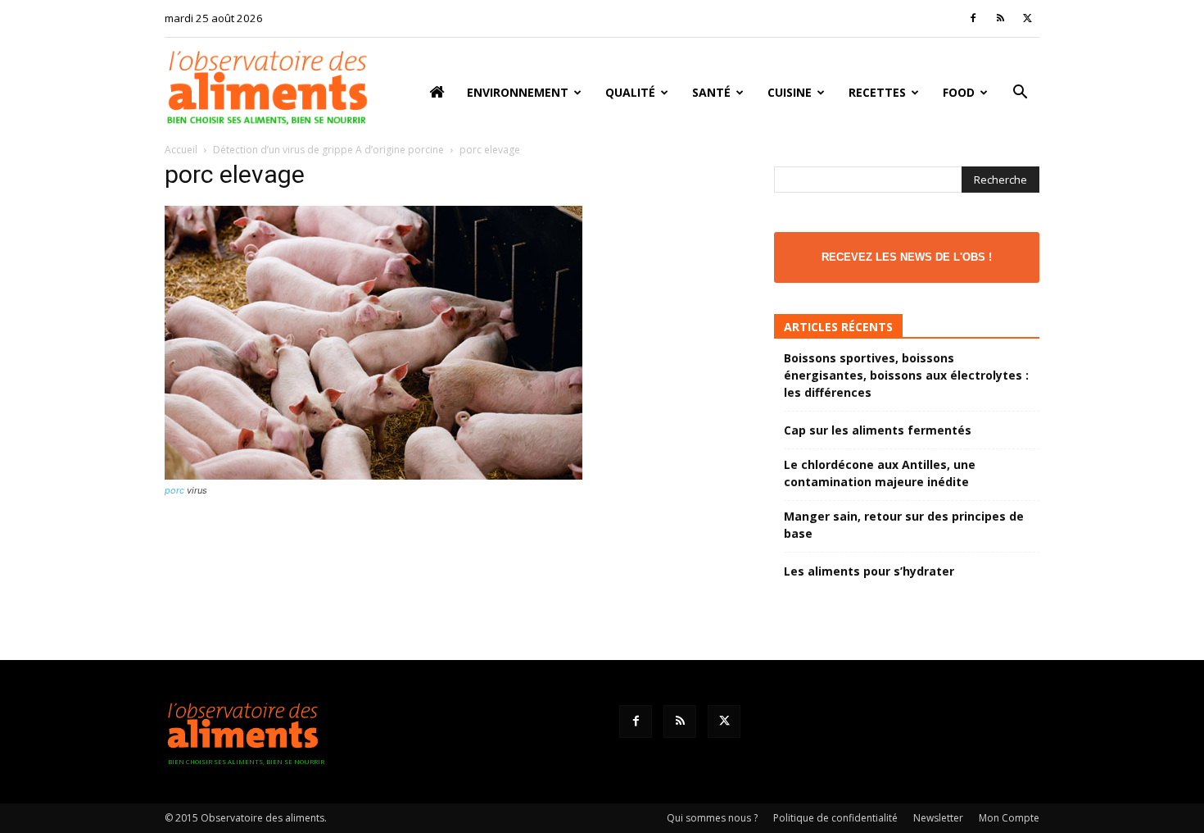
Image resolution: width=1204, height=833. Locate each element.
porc (174, 490)
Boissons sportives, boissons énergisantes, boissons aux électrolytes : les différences (906, 375)
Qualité (630, 92)
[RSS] (1000, 18)
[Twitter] (1027, 18)
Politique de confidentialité (835, 818)
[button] (1019, 94)
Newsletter (938, 818)
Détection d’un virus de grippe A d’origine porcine (328, 150)
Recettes (877, 92)
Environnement (517, 92)
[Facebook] (973, 18)
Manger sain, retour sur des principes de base (904, 524)
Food (959, 92)
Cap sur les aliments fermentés (877, 430)
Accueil (181, 150)
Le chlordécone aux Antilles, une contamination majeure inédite (879, 473)
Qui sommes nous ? (712, 818)
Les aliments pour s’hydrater (869, 571)
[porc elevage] (373, 475)
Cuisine (789, 92)
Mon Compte (1009, 818)
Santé (711, 92)
